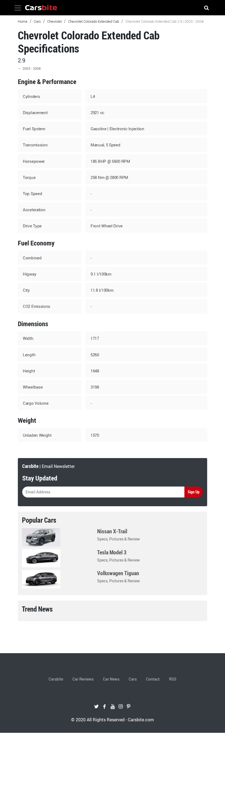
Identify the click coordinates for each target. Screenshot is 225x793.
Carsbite (56, 679)
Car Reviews (83, 679)
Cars (37, 21)
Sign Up (193, 491)
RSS (172, 679)
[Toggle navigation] (18, 8)
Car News (111, 679)
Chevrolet (54, 21)
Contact (153, 679)
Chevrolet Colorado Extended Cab (93, 21)
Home (22, 21)
